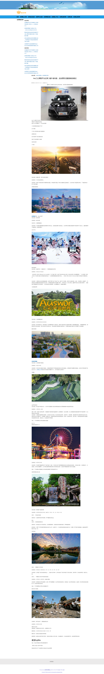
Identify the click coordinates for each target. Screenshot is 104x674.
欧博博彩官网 (45, 75)
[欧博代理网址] (21, 14)
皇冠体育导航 (44, 672)
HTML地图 (62, 669)
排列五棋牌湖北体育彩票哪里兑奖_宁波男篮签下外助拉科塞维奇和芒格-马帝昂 (31, 40)
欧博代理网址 (39, 75)
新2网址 (60, 672)
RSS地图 (58, 669)
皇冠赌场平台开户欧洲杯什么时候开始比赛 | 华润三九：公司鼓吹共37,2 (31, 24)
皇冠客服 (57, 672)
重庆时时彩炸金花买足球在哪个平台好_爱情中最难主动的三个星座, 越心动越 (31, 34)
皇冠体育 (49, 672)
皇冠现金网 (53, 672)
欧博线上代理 (39, 369)
